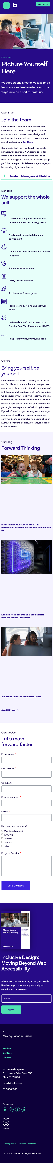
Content (8, 838)
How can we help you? (14, 826)
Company (7, 783)
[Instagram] (11, 1109)
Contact (7, 1052)
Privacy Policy (9, 1143)
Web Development (13, 830)
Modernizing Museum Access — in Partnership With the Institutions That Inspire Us (26, 527)
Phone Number (10, 797)
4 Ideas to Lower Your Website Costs (21, 696)
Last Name (8, 768)
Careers (8, 842)
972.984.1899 (10, 1089)
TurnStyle (28, 141)
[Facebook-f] (17, 1109)
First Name (8, 754)
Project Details (10, 853)
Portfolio (7, 1048)
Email (4, 811)
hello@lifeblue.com (12, 1083)
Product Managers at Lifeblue (30, 176)
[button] (26, 176)
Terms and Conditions (27, 1143)
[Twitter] (5, 1109)
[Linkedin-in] (23, 1109)
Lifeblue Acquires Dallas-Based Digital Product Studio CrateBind (22, 616)
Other (7, 846)
